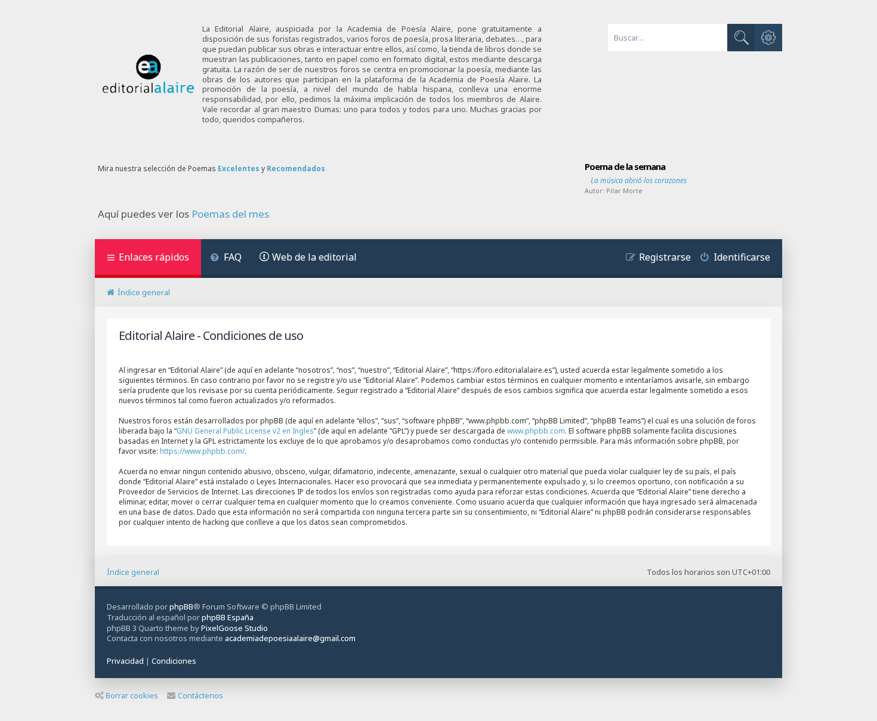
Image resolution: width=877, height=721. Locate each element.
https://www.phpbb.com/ (202, 451)
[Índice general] (148, 74)
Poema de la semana (625, 166)
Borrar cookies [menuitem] (132, 695)
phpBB (181, 606)
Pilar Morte (624, 190)
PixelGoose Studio (234, 628)
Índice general (133, 572)
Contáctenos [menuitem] (200, 695)
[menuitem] (226, 258)
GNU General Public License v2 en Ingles (245, 431)
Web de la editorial (314, 257)
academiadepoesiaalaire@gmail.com (290, 638)
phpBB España (228, 617)
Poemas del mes (230, 214)
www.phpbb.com (536, 431)
